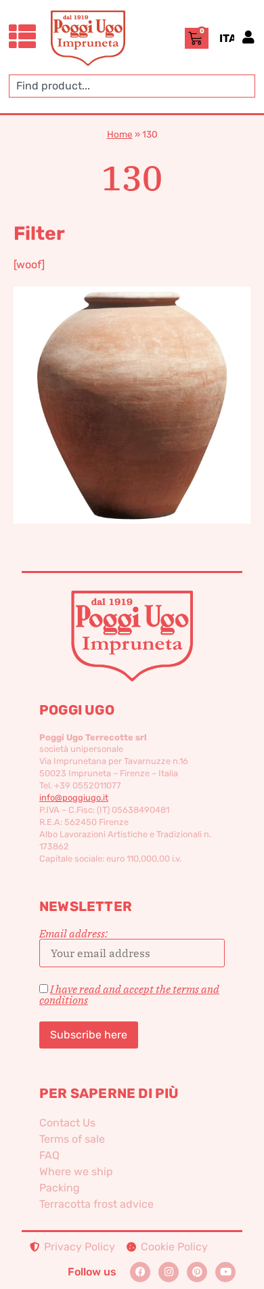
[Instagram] (168, 1272)
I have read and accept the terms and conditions (129, 994)
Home (120, 134)
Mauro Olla (132, 382)
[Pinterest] (197, 1272)
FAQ (49, 1155)
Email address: (73, 934)
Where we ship (76, 1171)
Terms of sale (72, 1139)
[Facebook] (140, 1272)
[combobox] (132, 86)
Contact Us (67, 1122)
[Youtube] (225, 1272)
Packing (59, 1187)
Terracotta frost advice (96, 1204)
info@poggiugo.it (73, 798)
